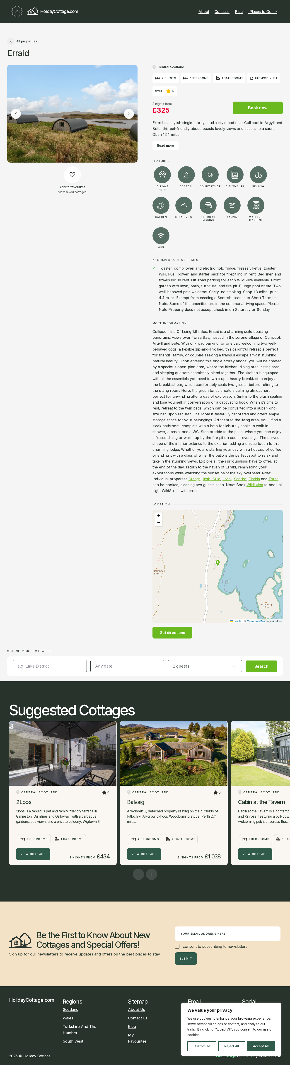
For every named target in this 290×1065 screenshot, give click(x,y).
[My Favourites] (279, 11)
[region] (231, 1029)
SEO (248, 1056)
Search (261, 666)
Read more (165, 145)
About (203, 11)
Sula (216, 479)
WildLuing (254, 485)
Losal (227, 479)
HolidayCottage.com (59, 11)
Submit (185, 958)
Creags (194, 479)
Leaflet (237, 621)
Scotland (70, 1009)
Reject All (231, 1046)
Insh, (208, 479)
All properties (26, 41)
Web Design (226, 1056)
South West (73, 1041)
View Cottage (33, 854)
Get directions (172, 632)
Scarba (240, 479)
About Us (136, 1009)
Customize (201, 1046)
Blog (239, 11)
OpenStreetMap (256, 621)
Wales (68, 1018)
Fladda (254, 479)
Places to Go (260, 11)
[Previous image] (16, 114)
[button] (218, 563)
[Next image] (129, 114)
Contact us (137, 1018)
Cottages (222, 11)
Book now (258, 107)
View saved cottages (72, 191)
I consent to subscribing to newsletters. (213, 946)
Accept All (261, 1046)
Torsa (273, 479)
